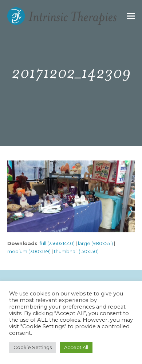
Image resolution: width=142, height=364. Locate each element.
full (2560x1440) (57, 243)
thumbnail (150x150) (76, 251)
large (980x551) (95, 243)
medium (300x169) (29, 251)
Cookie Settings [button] (32, 347)
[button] (131, 16)
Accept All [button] (76, 347)
